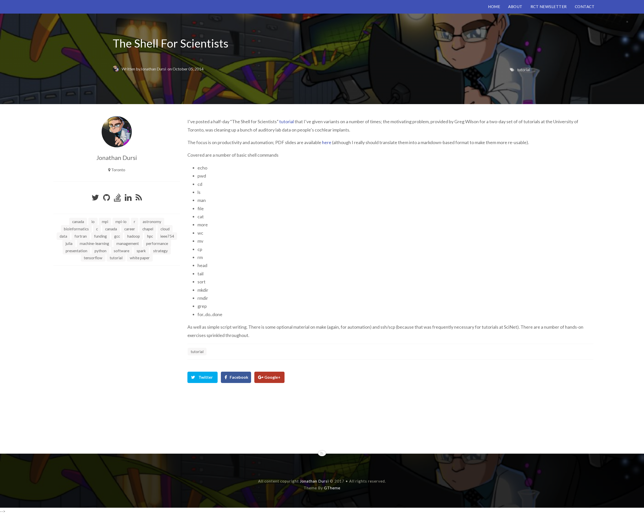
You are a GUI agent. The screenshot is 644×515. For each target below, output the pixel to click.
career (129, 229)
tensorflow (93, 257)
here (326, 142)
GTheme (332, 488)
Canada (78, 221)
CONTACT (585, 6)
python (100, 250)
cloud (165, 229)
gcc (117, 236)
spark (141, 250)
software (121, 250)
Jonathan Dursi (153, 68)
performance (157, 243)
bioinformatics (76, 229)
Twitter (205, 377)
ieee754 (167, 236)
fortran (80, 236)
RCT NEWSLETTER (549, 6)
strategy (160, 250)
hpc (150, 236)
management (127, 243)
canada (111, 229)
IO (93, 221)
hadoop (133, 236)
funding (100, 236)
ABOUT (515, 6)
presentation (76, 250)
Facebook (239, 377)
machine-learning (94, 243)
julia (68, 243)
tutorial (523, 69)
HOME (494, 6)
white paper (140, 257)
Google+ (272, 377)
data (63, 236)
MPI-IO (121, 221)
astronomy (152, 221)
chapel (147, 229)
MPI (105, 221)
